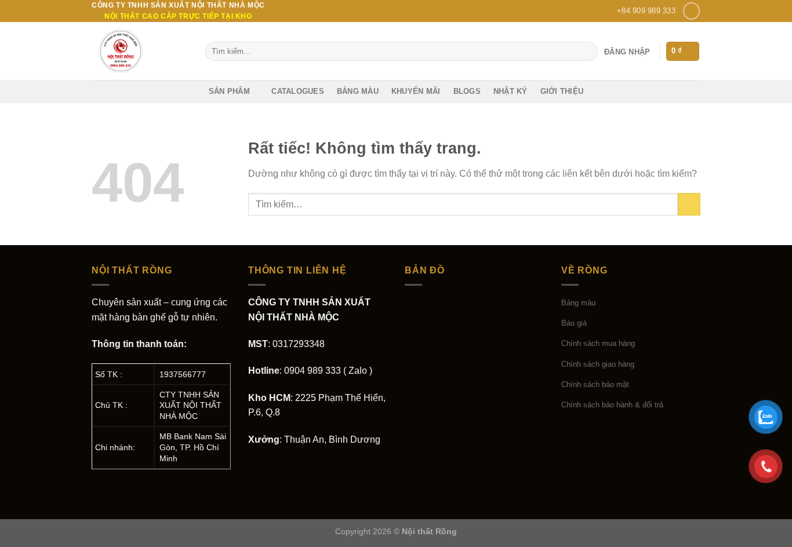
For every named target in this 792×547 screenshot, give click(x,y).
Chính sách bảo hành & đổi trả (612, 404)
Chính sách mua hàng (598, 343)
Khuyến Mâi (416, 91)
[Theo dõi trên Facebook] (691, 10)
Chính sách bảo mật (595, 384)
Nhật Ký (510, 91)
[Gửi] (587, 51)
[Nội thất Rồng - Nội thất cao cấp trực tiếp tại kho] (140, 51)
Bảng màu (358, 91)
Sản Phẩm (229, 91)
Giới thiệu (562, 91)
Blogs (467, 91)
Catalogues (297, 91)
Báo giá (574, 323)
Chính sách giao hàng (597, 364)
